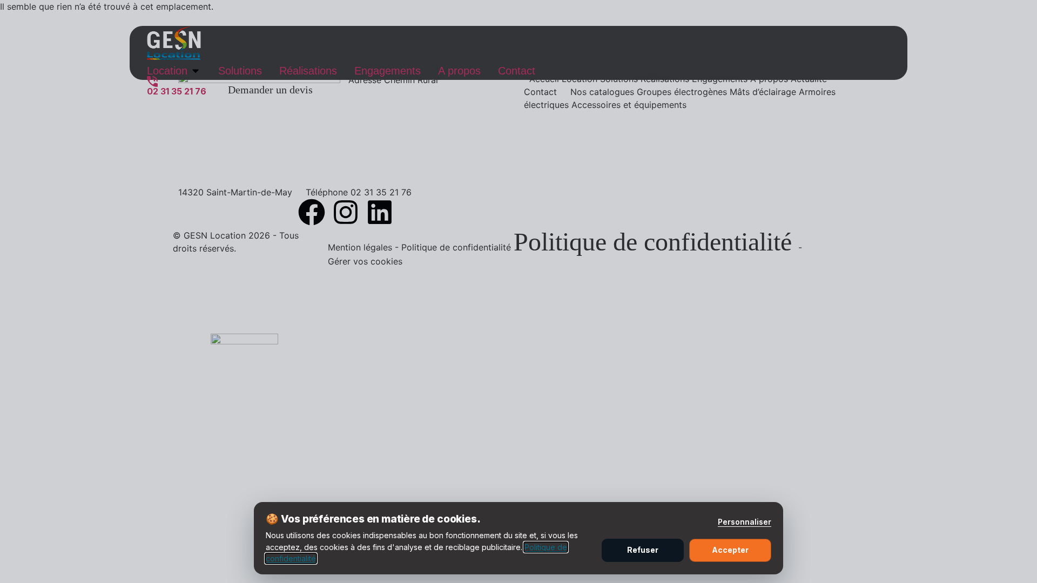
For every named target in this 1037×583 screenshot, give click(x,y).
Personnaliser (744, 521)
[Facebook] (311, 212)
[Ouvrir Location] (195, 70)
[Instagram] (345, 212)
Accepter (730, 549)
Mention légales (361, 247)
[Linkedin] (379, 212)
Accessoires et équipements (628, 104)
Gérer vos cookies (365, 261)
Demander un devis (270, 90)
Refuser (642, 549)
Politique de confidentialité (457, 247)
